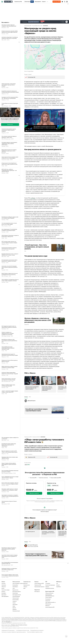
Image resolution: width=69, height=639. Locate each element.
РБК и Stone (4, 256)
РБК (25, 251)
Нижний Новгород (16, 596)
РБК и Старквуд (5, 225)
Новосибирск (15, 586)
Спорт (3, 165)
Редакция (47, 586)
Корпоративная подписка (39, 586)
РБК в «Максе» (30, 373)
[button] (62, 1)
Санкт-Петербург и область (18, 583)
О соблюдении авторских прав (22, 630)
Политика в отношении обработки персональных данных (14, 632)
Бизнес (3, 588)
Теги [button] (30, 396)
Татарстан (15, 601)
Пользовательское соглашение (36, 630)
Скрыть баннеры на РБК (39, 583)
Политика (3, 33)
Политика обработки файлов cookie (34, 632)
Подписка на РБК (37, 585)
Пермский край (16, 598)
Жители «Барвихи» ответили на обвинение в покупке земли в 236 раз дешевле (37, 320)
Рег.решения (47, 599)
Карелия (14, 607)
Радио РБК (7, 1)
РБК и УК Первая (5, 105)
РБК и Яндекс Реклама (6, 336)
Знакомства (47, 600)
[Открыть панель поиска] (64, 1)
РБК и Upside (4, 503)
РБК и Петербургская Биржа (7, 473)
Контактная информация (50, 585)
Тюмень (14, 602)
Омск (14, 588)
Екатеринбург (15, 585)
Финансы (3, 591)
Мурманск (15, 609)
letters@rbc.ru (8, 621)
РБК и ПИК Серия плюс (6, 138)
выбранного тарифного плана (57, 500)
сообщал (32, 198)
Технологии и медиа (5, 159)
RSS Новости (37, 591)
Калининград (15, 593)
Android (57, 585)
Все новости (5, 22)
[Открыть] (10, 1)
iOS (57, 583)
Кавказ (14, 606)
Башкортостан (15, 589)
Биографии (4, 593)
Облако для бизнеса (49, 593)
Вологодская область (17, 591)
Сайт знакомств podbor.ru (50, 602)
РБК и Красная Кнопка (6, 565)
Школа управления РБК (49, 607)
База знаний (4, 594)
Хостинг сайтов (48, 597)
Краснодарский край (17, 594)
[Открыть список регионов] (62, 1)
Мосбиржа (13, 624)
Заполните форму (45, 511)
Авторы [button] (26, 396)
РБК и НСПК (4, 39)
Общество (4, 93)
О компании (47, 583)
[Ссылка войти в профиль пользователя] (67, 1)
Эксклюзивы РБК (27, 25)
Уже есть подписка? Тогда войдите (44, 498)
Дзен (24, 588)
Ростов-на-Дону (16, 599)
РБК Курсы (47, 605)
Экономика (4, 27)
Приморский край (16, 610)
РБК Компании (48, 603)
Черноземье (15, 604)
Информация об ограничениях (8, 630)
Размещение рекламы (49, 588)
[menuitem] (18, 1)
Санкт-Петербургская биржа (21, 624)
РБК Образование (5, 596)
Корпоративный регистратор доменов (49, 595)
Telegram (25, 586)
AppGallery (58, 586)
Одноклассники (27, 585)
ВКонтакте (25, 583)
